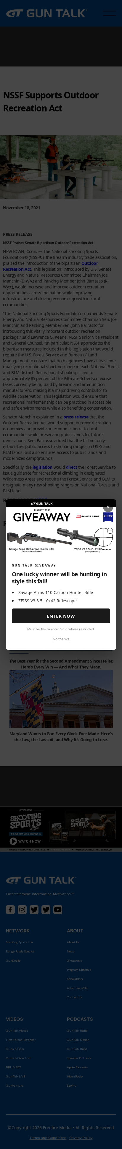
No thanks (61, 639)
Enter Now (61, 616)
